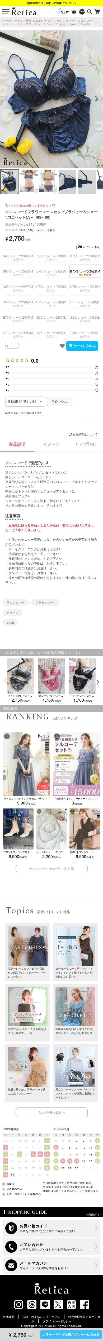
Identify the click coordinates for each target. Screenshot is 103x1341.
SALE (10, 622)
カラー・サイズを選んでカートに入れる (71, 1334)
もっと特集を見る (50, 1112)
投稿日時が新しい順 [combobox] (22, 401)
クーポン (12, 612)
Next (96, 99)
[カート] (97, 12)
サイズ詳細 (85, 444)
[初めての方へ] (52, 1228)
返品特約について (85, 434)
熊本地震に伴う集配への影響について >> (51, 3)
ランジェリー (65, 20)
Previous (6, 99)
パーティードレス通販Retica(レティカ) (28, 20)
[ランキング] (74, 12)
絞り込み (61, 401)
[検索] (89, 12)
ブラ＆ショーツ (45, 602)
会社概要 (8, 1316)
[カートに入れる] (82, 346)
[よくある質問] (52, 1246)
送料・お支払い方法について (41, 1316)
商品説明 (17, 444)
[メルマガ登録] (52, 1265)
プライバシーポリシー (57, 1321)
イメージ (51, 444)
